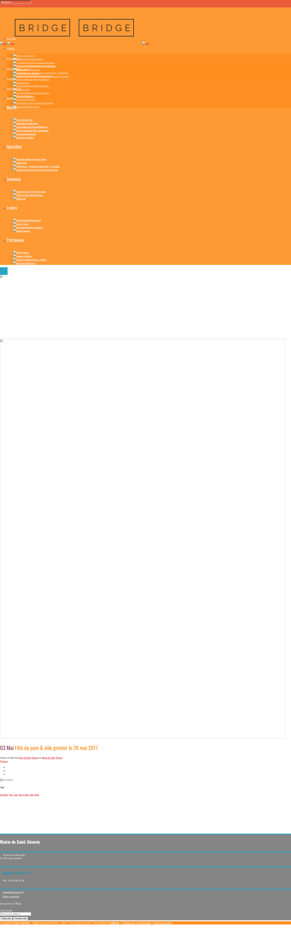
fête (11, 794)
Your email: (6, 910)
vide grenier (24, 794)
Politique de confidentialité (136, 922)
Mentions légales (163, 922)
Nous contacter (11, 896)
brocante (4, 794)
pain (16, 794)
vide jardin (34, 794)
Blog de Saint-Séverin (28, 757)
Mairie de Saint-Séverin (52, 757)
